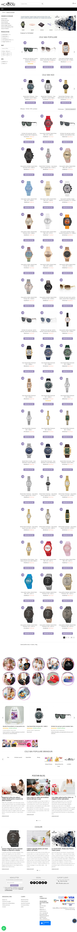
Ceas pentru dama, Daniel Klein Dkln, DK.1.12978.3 (48, 265)
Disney (28, 757)
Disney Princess (38, 764)
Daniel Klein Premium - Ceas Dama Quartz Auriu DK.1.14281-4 (48, 527)
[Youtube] (37, 882)
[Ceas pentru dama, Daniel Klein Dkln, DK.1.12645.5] (29, 188)
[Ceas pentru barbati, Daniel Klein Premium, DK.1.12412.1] (48, 582)
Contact (4, 906)
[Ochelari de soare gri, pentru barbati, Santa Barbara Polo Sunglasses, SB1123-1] (67, 123)
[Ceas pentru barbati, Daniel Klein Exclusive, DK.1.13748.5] (66, 49)
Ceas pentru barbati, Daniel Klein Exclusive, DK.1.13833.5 (28, 166)
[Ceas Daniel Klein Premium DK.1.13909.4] (29, 352)
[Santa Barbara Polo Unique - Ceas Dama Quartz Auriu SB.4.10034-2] (29, 549)
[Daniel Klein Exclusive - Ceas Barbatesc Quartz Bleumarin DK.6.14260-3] (48, 451)
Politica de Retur (24, 901)
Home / (4, 12)
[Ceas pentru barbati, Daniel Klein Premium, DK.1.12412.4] (29, 614)
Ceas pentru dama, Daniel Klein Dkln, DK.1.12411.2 (48, 560)
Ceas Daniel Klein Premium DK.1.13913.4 (48, 429)
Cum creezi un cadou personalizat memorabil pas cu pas (38, 798)
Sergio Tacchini (5, 41)
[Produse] (2, 9)
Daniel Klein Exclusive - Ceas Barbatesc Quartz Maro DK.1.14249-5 (67, 461)
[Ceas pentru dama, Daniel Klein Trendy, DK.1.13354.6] (29, 287)
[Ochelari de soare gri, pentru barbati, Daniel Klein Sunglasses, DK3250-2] (30, 49)
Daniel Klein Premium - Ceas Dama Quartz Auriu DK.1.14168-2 (67, 494)
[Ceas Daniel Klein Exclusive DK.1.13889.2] (67, 352)
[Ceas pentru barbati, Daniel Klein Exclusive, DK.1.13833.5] (29, 156)
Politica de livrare (6, 905)
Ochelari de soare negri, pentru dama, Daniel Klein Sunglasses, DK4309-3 (48, 59)
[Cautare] (42, 4)
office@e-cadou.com (63, 883)
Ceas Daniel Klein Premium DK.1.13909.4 (29, 363)
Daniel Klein (5, 34)
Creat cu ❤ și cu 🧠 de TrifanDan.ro (60, 908)
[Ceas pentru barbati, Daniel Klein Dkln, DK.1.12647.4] (48, 123)
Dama (3, 63)
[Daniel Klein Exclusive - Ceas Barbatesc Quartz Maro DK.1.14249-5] (67, 451)
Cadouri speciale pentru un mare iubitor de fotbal (37, 849)
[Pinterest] (34, 882)
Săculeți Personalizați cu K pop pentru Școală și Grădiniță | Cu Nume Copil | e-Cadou (25, 726)
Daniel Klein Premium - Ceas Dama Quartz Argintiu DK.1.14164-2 (48, 494)
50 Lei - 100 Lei (5, 51)
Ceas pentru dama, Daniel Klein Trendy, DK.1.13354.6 (29, 298)
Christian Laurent (8, 757)
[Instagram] (45, 882)
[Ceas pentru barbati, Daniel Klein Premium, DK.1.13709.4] (48, 287)
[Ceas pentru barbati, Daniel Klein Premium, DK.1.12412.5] (48, 614)
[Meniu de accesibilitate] (74, 921)
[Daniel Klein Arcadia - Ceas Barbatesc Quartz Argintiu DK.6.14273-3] (29, 451)
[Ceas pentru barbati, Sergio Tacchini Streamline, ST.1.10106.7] (67, 188)
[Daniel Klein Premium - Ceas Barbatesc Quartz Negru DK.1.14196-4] (30, 87)
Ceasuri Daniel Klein (5, 23)
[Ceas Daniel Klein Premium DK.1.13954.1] (67, 385)
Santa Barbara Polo (6, 39)
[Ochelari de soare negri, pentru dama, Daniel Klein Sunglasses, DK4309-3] (48, 49)
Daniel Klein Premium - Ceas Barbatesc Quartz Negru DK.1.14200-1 (48, 97)
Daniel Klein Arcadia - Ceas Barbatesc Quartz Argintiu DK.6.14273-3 (29, 461)
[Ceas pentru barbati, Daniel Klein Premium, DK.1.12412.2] (67, 582)
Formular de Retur (25, 905)
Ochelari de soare (5, 20)
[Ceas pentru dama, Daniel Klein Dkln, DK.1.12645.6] (48, 188)
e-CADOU (59, 764)
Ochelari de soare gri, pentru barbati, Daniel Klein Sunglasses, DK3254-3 (29, 330)
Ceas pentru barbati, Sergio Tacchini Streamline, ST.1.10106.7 (67, 199)
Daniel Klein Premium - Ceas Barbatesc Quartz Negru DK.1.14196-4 (30, 97)
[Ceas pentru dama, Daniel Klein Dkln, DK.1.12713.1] (48, 221)
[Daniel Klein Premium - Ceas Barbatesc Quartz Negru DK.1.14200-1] (48, 87)
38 (71, 637)
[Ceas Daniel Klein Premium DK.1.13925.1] (29, 418)
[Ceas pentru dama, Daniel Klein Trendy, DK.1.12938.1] (29, 254)
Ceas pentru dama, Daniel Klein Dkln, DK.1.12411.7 (67, 166)
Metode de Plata (24, 899)
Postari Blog (38, 775)
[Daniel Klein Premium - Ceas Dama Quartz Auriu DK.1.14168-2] (67, 483)
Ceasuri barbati (4, 22)
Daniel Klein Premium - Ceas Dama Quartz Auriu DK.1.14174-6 (29, 527)
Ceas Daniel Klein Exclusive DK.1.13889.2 (67, 363)
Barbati (4, 61)
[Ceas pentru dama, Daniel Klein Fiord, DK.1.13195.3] (67, 254)
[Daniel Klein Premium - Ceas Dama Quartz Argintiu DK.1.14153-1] (29, 483)
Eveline (69, 764)
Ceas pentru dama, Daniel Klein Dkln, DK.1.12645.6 (48, 199)
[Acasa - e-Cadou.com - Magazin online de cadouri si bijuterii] (8, 3)
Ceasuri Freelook (5, 28)
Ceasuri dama (4, 18)
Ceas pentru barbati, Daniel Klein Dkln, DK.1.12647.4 (48, 134)
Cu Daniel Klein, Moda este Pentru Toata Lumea (63, 849)
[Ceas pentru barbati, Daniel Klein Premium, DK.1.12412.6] (67, 614)
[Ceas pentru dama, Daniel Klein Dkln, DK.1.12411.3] (67, 549)
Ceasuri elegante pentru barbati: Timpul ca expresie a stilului (12, 849)
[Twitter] (40, 882)
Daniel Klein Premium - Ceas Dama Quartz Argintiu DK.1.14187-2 (48, 166)
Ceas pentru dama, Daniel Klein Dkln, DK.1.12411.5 (29, 592)
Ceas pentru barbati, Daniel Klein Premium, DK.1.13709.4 (48, 298)
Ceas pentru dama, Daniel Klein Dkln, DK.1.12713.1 (48, 232)
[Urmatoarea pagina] (74, 637)
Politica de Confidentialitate (8, 903)
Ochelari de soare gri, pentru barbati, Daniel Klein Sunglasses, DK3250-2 (30, 59)
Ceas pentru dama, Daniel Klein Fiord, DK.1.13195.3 (67, 265)
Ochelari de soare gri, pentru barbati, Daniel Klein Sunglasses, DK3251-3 (48, 330)
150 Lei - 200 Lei (5, 54)
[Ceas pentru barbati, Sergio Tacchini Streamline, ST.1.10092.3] (67, 221)
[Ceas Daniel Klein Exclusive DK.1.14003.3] (48, 385)
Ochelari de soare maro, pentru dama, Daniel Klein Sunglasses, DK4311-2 (67, 298)
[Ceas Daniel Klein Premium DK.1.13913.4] (48, 418)
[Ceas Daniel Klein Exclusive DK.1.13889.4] (48, 352)
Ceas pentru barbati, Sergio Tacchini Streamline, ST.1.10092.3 (67, 232)
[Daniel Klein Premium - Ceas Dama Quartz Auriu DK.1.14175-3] (66, 87)
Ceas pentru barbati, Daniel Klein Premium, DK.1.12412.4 (28, 625)
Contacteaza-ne (46, 923)
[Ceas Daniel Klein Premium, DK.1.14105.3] (67, 418)
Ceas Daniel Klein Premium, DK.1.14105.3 (67, 429)
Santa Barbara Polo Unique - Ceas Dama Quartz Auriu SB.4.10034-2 (28, 560)
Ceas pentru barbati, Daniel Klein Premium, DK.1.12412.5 (48, 625)
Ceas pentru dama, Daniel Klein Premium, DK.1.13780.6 (67, 330)
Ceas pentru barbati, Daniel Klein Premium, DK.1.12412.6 (67, 625)
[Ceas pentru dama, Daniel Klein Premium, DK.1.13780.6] (67, 320)
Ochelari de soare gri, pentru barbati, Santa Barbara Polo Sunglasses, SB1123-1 (67, 134)
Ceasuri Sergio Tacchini (6, 25)
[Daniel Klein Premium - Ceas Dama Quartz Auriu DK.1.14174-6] (29, 516)
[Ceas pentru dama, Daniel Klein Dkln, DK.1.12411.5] (29, 582)
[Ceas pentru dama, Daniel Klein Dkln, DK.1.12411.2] (48, 549)
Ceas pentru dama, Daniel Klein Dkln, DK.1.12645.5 (29, 199)
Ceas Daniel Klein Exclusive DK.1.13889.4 (48, 363)
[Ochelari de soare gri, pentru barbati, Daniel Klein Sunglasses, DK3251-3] (48, 320)
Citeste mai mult (5, 816)
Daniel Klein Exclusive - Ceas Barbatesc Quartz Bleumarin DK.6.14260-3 (48, 461)
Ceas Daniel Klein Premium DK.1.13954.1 (67, 396)
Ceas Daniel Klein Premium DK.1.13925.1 (29, 429)
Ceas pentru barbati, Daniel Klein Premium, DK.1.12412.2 (67, 592)
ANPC (22, 906)
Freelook (4, 38)
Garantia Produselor (25, 903)
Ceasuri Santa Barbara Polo (7, 26)
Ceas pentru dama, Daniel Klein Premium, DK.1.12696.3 (29, 232)
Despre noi (4, 899)
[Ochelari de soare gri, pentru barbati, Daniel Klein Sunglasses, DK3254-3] (29, 320)
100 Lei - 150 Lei (5, 53)
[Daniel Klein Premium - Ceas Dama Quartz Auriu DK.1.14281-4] (48, 516)
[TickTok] (43, 882)
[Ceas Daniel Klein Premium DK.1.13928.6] (29, 385)
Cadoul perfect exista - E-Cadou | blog (28, 644)
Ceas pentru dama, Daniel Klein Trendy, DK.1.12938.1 (29, 265)
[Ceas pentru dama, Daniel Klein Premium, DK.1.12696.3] (29, 221)
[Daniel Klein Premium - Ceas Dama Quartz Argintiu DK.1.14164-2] (48, 483)
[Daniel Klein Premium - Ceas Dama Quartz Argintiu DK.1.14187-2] (48, 156)
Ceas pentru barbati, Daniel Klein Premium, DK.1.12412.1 (48, 592)
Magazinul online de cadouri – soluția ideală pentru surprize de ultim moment (12, 798)
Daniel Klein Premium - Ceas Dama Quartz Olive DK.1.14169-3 (67, 527)
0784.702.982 (63, 881)
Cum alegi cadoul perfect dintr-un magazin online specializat (62, 798)
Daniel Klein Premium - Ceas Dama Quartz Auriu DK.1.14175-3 (66, 97)
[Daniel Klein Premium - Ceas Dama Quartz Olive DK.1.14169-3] (67, 516)
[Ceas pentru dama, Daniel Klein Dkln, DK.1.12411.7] (67, 156)
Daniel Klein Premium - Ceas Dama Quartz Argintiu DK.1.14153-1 (29, 494)
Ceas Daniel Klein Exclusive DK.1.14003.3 (48, 396)
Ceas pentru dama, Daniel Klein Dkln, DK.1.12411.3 (67, 560)
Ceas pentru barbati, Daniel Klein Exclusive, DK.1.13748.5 (66, 59)
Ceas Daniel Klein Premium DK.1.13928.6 (29, 396)
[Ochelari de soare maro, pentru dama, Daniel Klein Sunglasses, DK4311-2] (67, 287)
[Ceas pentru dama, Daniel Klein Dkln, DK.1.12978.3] (48, 254)
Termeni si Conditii (6, 901)
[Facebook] (31, 882)
